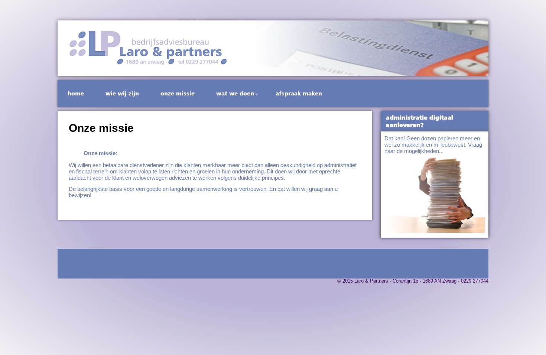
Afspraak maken (299, 93)
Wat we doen (235, 93)
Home (76, 93)
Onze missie (177, 93)
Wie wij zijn (122, 93)
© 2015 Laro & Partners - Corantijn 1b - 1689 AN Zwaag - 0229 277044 (412, 281)
